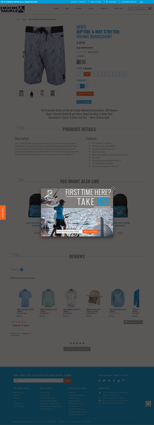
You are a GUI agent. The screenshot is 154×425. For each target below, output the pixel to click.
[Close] (113, 188)
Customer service (129, 2)
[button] (3, 212)
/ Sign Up (82, 2)
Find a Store (96, 2)
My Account (111, 2)
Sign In (74, 2)
